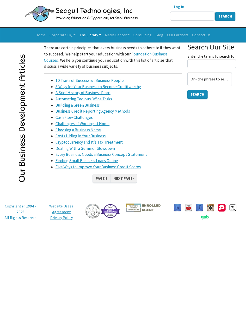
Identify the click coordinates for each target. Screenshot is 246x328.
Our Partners (177, 34)
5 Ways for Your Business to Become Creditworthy (98, 86)
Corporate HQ (61, 34)
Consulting (142, 34)
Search (225, 16)
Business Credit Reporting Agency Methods (92, 111)
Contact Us (201, 34)
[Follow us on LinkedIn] (177, 207)
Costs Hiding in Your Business (80, 136)
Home (41, 34)
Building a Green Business (77, 105)
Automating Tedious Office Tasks (83, 99)
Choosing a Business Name (78, 130)
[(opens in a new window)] (188, 207)
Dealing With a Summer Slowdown (85, 148)
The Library (88, 34)
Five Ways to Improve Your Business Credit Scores (98, 167)
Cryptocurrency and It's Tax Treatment (89, 142)
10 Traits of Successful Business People (89, 80)
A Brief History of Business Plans (83, 92)
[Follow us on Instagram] (210, 207)
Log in (179, 6)
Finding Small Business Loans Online (86, 160)
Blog (159, 34)
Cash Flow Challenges (74, 117)
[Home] (75, 13)
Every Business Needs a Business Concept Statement (101, 154)
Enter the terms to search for (211, 56)
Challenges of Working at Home (82, 123)
